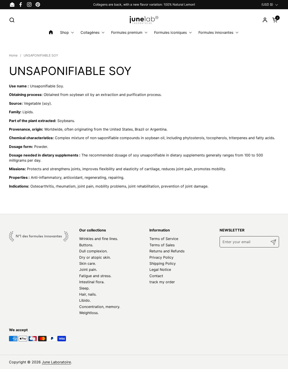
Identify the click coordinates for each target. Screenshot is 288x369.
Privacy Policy (161, 257)
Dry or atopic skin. (95, 257)
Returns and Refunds (166, 251)
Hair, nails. (88, 294)
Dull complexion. (93, 251)
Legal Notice (160, 269)
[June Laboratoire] (144, 20)
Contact (156, 276)
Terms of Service (163, 238)
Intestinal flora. (91, 282)
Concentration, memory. (99, 306)
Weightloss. (89, 312)
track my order (162, 282)
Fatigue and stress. (95, 276)
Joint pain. (88, 269)
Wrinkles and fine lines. (98, 238)
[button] (12, 20)
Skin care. (87, 263)
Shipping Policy (162, 263)
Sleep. (84, 288)
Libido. (85, 300)
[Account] (265, 20)
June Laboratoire (56, 362)
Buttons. (86, 245)
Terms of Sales (162, 245)
